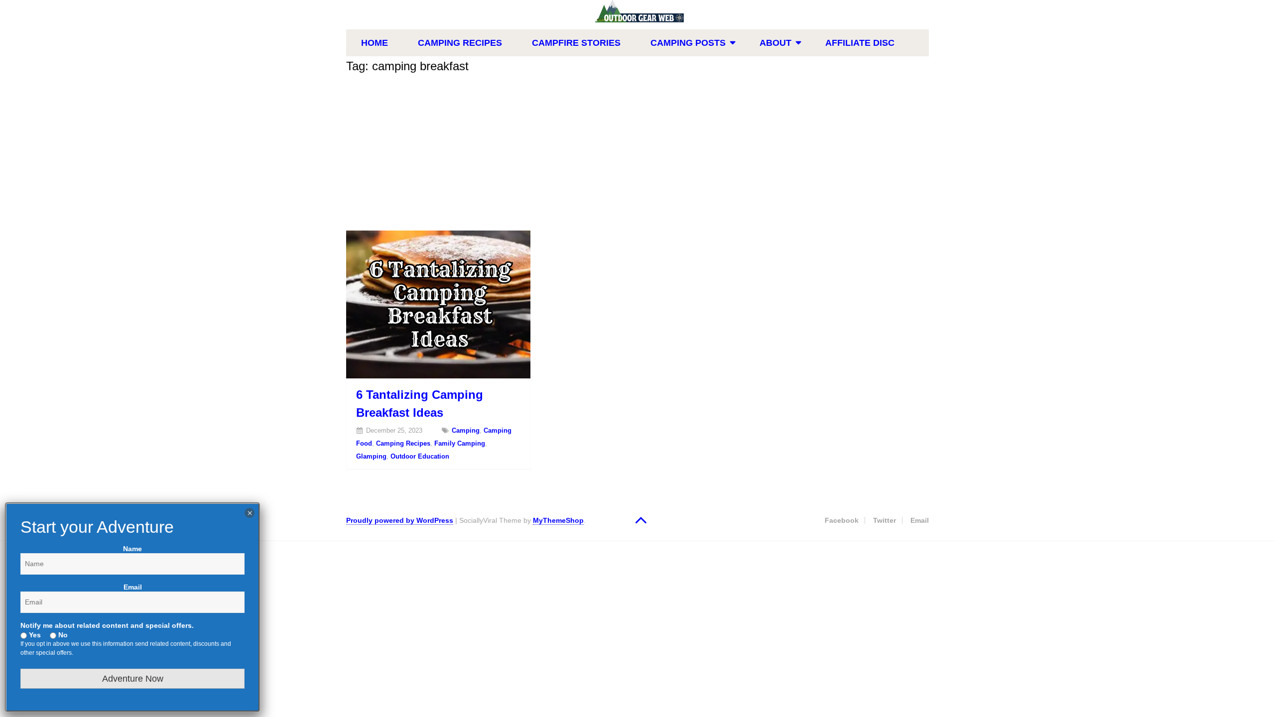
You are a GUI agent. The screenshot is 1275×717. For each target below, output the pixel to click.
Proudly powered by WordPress (399, 520)
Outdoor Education (419, 456)
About (775, 43)
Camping (466, 430)
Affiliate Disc (859, 43)
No (62, 635)
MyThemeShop (558, 520)
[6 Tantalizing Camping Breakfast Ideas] (438, 304)
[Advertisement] (637, 156)
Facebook (842, 520)
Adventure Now (132, 679)
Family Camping (459, 443)
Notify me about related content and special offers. (107, 625)
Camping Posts (688, 43)
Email (919, 520)
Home (374, 43)
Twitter (884, 520)
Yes (34, 635)
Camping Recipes (460, 43)
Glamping (371, 456)
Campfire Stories (576, 43)
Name (132, 549)
